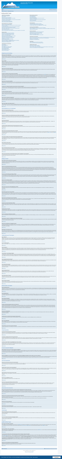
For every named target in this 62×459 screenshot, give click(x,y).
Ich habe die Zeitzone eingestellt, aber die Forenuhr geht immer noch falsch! (11, 26)
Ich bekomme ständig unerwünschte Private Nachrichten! (36, 24)
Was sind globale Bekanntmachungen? (6, 47)
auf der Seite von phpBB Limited (26, 425)
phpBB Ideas (39, 429)
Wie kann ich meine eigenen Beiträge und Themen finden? (36, 34)
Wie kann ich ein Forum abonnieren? (34, 38)
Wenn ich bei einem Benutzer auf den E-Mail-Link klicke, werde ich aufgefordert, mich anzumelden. (13, 30)
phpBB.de (54, 132)
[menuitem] (3, 9)
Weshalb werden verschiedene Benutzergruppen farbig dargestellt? (38, 19)
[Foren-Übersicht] (11, 5)
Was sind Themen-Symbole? (5, 50)
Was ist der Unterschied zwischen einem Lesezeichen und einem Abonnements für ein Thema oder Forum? (42, 37)
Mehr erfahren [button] (35, 457)
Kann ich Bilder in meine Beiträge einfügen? (7, 46)
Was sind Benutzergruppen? (33, 17)
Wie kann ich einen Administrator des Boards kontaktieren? (37, 47)
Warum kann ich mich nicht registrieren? (6, 17)
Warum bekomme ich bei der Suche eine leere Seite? (36, 33)
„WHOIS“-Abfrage (5, 435)
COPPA (45, 74)
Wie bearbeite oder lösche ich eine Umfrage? (7, 36)
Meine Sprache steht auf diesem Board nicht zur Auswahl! (8, 27)
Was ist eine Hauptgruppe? (33, 20)
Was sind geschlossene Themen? (6, 49)
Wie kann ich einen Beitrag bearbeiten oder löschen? (8, 33)
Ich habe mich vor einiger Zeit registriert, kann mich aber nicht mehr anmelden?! (11, 19)
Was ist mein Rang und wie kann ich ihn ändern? (7, 29)
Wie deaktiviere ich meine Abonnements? (34, 39)
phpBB (26, 450)
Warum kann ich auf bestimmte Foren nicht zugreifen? (8, 37)
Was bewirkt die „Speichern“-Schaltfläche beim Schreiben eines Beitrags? (10, 40)
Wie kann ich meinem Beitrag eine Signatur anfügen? (8, 34)
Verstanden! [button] (57, 457)
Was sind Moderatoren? (32, 16)
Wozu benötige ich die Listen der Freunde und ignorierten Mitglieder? (38, 27)
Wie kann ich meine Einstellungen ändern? (7, 24)
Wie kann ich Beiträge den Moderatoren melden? (7, 39)
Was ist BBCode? (4, 44)
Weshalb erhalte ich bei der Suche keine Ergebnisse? (36, 32)
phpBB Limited (49, 132)
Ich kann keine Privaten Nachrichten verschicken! (36, 23)
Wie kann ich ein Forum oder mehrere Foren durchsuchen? (37, 31)
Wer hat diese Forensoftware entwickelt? (34, 45)
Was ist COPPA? (4, 16)
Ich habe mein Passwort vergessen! (6, 20)
